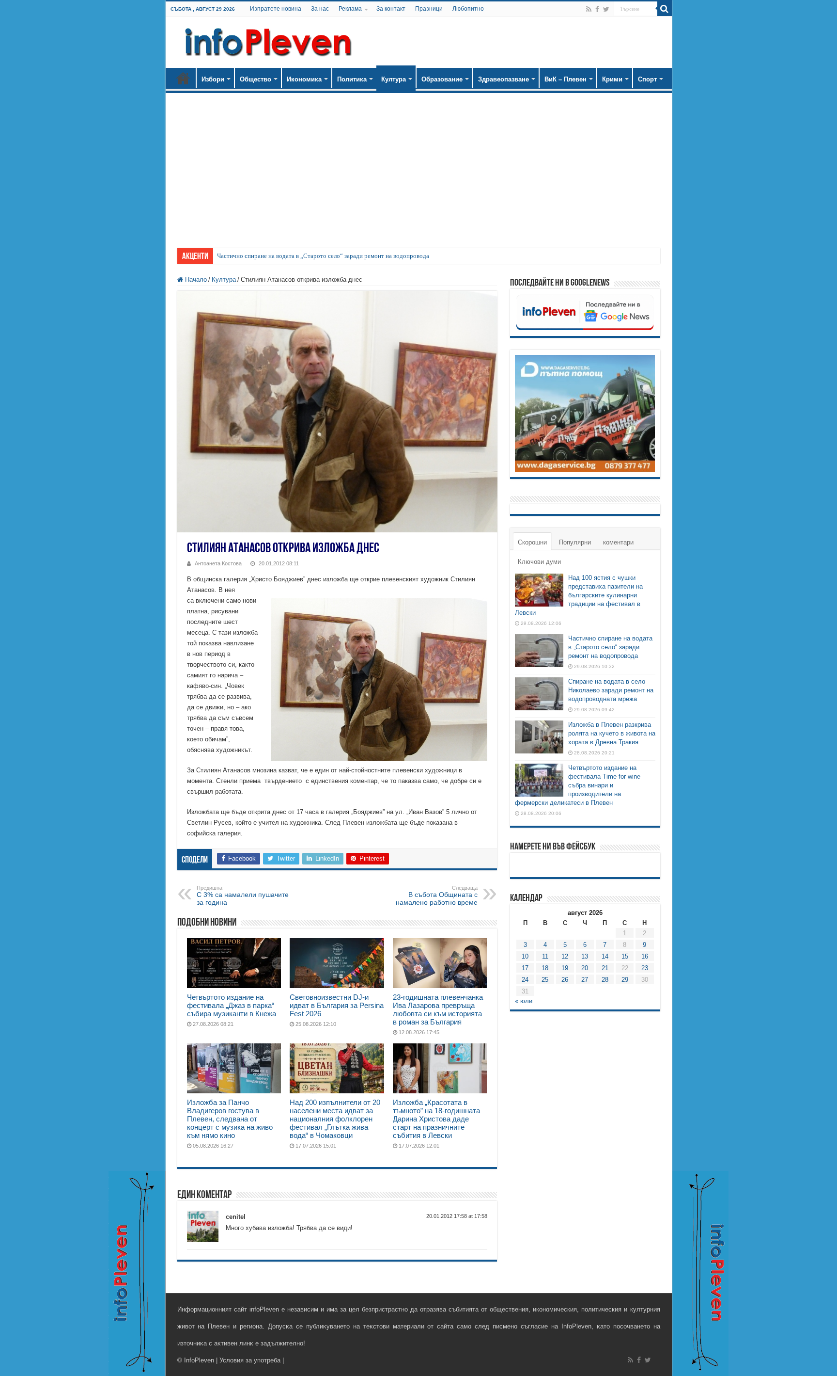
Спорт (647, 79)
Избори (213, 79)
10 (525, 956)
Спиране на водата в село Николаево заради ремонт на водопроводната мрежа (610, 690)
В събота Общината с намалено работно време (437, 895)
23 (644, 968)
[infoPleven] (266, 40)
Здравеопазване (503, 79)
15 (624, 956)
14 (605, 956)
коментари (618, 542)
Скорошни (532, 542)
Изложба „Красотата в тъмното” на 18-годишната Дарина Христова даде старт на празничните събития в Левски (436, 1118)
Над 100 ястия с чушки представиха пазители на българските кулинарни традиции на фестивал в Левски (579, 595)
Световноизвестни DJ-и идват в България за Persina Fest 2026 (337, 1005)
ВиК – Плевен (565, 79)
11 (545, 956)
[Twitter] (606, 9)
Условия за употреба (249, 1360)
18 (545, 968)
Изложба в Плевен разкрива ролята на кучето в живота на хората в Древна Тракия (611, 733)
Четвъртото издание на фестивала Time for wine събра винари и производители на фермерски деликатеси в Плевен (577, 785)
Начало (183, 78)
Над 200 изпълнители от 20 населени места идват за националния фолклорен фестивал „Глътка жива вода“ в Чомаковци (335, 1118)
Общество (255, 79)
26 (564, 979)
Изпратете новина (275, 8)
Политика (352, 79)
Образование (442, 79)
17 (525, 968)
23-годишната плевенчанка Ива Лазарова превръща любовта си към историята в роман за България (438, 1009)
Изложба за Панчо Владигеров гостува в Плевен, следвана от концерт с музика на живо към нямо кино (230, 1118)
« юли (523, 1001)
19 (564, 968)
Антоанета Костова (218, 563)
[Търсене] (664, 8)
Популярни (575, 542)
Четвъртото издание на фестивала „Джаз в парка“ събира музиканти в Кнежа (231, 1005)
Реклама (350, 8)
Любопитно (468, 8)
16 (644, 956)
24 (525, 979)
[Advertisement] (419, 166)
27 (584, 979)
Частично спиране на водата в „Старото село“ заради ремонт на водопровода (323, 255)
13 (584, 956)
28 (605, 979)
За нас (320, 8)
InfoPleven (199, 1360)
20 (584, 968)
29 (624, 979)
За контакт (390, 8)
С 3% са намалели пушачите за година (243, 895)
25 (545, 979)
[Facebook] (597, 9)
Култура (393, 79)
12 (564, 956)
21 (605, 968)
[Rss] (588, 9)
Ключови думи (539, 561)
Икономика (304, 79)
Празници (429, 8)
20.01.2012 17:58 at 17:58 (456, 1216)
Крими (612, 79)
